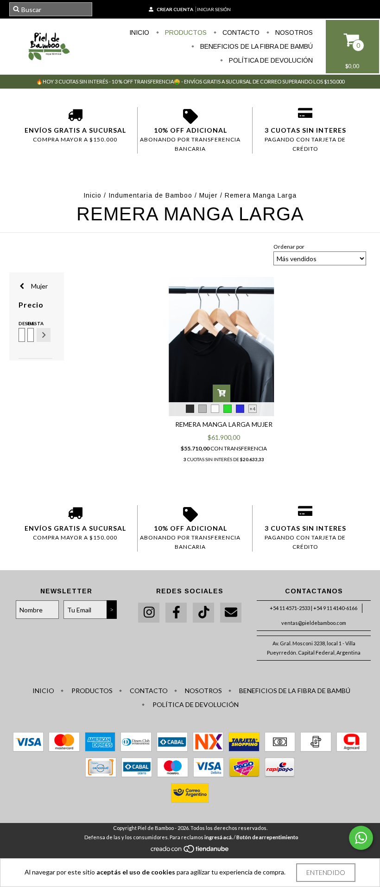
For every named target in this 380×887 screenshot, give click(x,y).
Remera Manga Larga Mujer (223, 424)
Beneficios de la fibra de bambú (255, 46)
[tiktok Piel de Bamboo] (203, 613)
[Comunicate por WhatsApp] (361, 838)
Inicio (139, 32)
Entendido (325, 872)
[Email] (230, 613)
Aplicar (44, 335)
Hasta (29, 323)
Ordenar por (288, 246)
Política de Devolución (270, 60)
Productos (185, 32)
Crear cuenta (175, 9)
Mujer (209, 195)
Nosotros (293, 32)
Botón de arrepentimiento (267, 837)
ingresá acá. (218, 837)
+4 (252, 408)
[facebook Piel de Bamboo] (176, 613)
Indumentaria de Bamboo (150, 195)
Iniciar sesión (214, 9)
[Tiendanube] (190, 851)
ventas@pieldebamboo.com (313, 623)
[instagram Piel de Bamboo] (148, 613)
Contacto (240, 32)
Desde (21, 323)
